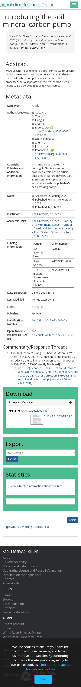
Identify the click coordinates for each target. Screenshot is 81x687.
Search (7, 595)
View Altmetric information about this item (36, 486)
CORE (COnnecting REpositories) (28, 526)
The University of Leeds (46, 221)
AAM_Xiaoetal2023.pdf (34, 410)
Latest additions (14, 604)
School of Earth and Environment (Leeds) (52, 226)
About (7, 557)
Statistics (9, 608)
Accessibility (11, 583)
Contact (8, 579)
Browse (8, 599)
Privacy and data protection (22, 566)
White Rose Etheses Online (22, 633)
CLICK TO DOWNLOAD (58, 416)
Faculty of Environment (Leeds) (52, 222)
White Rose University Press (23, 637)
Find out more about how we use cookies (48, 666)
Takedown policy (15, 562)
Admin (72, 520)
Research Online (30, 5)
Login (7, 628)
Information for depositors (22, 575)
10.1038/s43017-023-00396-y (49, 320)
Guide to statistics (15, 612)
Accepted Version (21, 402)
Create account (13, 624)
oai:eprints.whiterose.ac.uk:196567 (52, 335)
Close (43, 679)
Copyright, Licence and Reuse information (32, 570)
